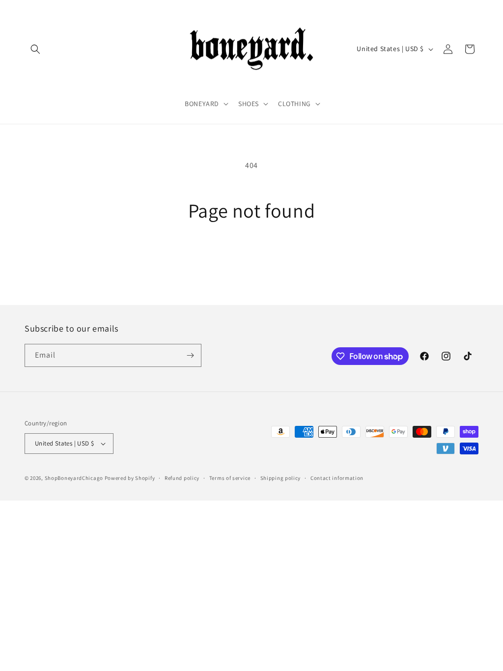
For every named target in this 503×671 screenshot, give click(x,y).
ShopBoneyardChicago (74, 478)
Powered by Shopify (130, 478)
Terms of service (230, 478)
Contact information (336, 478)
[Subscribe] (190, 355)
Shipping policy (280, 478)
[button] (35, 49)
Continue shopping (252, 258)
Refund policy (182, 478)
